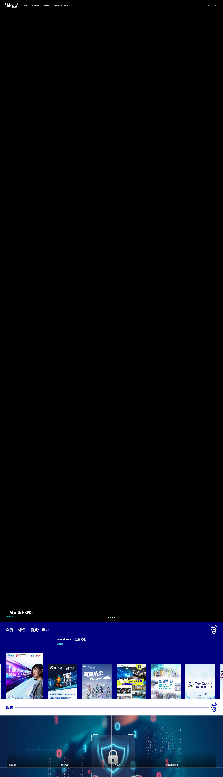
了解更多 (9, 616)
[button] (108, 617)
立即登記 (60, 644)
